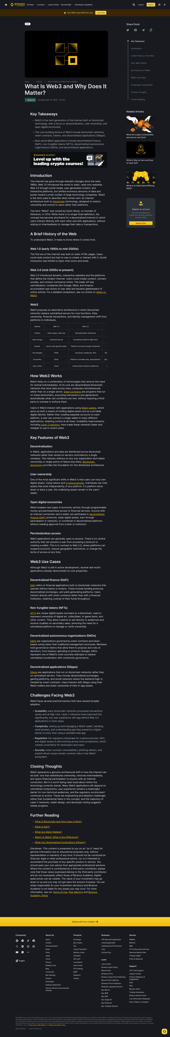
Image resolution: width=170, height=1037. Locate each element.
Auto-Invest (77, 965)
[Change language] (159, 5)
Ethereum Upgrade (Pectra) (111, 987)
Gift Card (76, 959)
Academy (77, 956)
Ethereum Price (107, 974)
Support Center (135, 974)
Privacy (48, 962)
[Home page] (17, 4)
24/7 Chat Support (136, 970)
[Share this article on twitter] (127, 30)
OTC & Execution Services (139, 949)
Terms (48, 959)
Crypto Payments (80, 949)
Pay (74, 946)
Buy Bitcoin (105, 990)
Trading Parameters (136, 992)
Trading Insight (135, 956)
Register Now (141, 223)
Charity (76, 978)
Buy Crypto (77, 943)
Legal (48, 956)
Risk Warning (50, 975)
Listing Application (108, 943)
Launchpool (77, 962)
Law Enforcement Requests (139, 999)
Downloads (50, 982)
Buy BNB (104, 993)
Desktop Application (53, 985)
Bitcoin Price (106, 970)
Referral (132, 943)
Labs (103, 949)
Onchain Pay (106, 952)
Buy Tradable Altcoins (109, 1006)
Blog (47, 969)
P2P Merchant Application (111, 939)
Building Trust (51, 965)
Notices (48, 978)
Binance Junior (79, 952)
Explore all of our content (83, 922)
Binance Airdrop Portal (137, 995)
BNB (131, 946)
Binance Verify (134, 989)
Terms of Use (33, 1025)
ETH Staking (78, 969)
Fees (131, 982)
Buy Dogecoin (106, 1000)
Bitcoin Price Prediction (110, 980)
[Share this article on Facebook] (135, 30)
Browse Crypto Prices (109, 967)
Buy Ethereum (106, 1003)
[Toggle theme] (164, 4)
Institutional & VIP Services (111, 946)
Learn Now (101, 13)
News (48, 949)
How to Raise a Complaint (139, 1002)
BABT (75, 972)
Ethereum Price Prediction (111, 983)
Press (48, 952)
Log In (141, 4)
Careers (48, 943)
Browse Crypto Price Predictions (113, 977)
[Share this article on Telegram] (143, 30)
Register (151, 5)
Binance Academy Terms (57, 1025)
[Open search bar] (133, 5)
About (48, 939)
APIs (131, 986)
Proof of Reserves (136, 959)
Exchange (77, 939)
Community (50, 972)
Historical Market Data (137, 952)
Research (76, 975)
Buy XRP (104, 996)
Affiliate (132, 939)
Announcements (52, 946)
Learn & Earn (106, 964)
